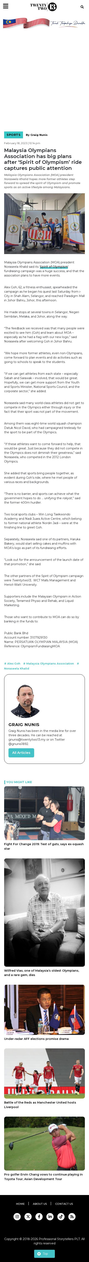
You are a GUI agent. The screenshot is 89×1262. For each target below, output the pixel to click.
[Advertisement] (44, 80)
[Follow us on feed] (72, 1216)
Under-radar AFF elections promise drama (36, 1039)
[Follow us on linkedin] (50, 1216)
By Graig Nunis (37, 134)
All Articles (21, 753)
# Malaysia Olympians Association (49, 663)
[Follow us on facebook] (39, 1216)
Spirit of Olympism (54, 267)
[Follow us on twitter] (28, 1216)
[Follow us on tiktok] (61, 1216)
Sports (13, 135)
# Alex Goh (12, 663)
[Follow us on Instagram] (17, 1216)
